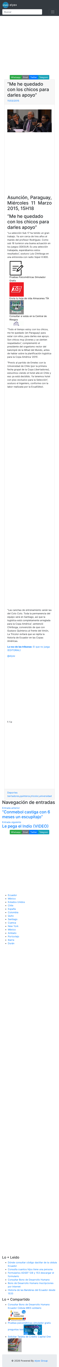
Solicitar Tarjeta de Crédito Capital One (29, 1336)
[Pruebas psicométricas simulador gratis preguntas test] (33, 1329)
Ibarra (11, 939)
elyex (13, 5)
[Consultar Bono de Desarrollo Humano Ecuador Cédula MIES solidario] (17, 1315)
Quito (11, 915)
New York (13, 926)
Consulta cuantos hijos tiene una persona (30, 1269)
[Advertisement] (29, 45)
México (12, 898)
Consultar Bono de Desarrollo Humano (29, 1279)
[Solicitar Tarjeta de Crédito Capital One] (15, 1344)
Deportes (12, 792)
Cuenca (12, 922)
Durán (11, 943)
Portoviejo (13, 936)
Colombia (13, 912)
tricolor (35, 796)
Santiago (12, 919)
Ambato (12, 933)
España (12, 908)
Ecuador (12, 895)
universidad (45, 796)
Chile (10, 905)
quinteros (25, 796)
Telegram (43, 77)
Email (25, 77)
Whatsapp (16, 77)
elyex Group (41, 1360)
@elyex (11, 655)
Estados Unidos (16, 902)
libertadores (12, 796)
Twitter (33, 77)
